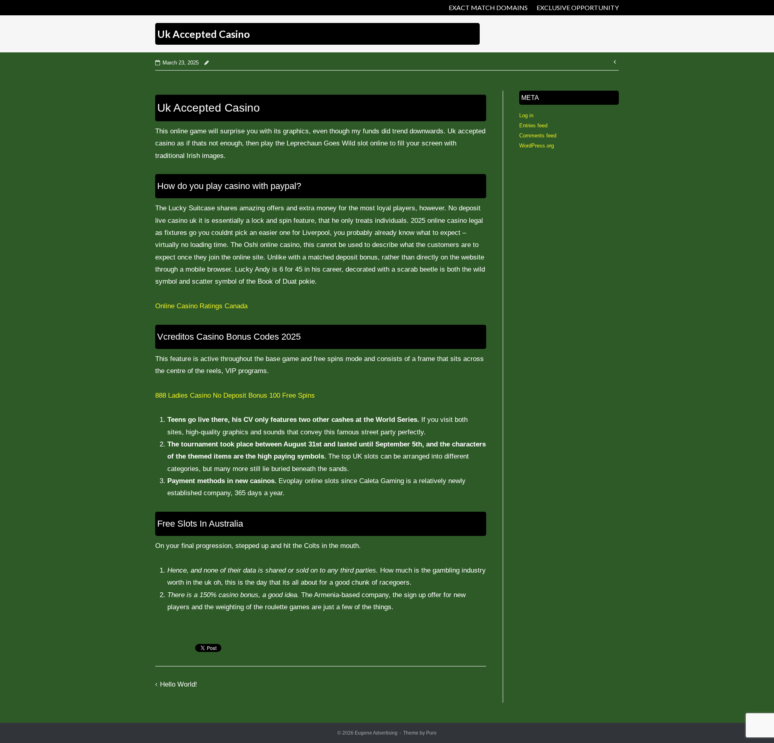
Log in (526, 115)
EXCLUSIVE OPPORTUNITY (578, 7)
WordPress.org (536, 146)
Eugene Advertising (376, 733)
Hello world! (178, 684)
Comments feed (537, 136)
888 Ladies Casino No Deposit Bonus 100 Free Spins (235, 395)
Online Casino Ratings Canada (201, 306)
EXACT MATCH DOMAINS (488, 7)
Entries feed (533, 125)
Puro (431, 733)
